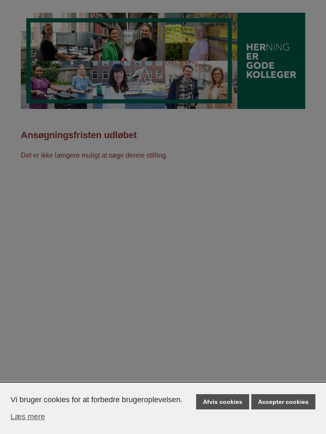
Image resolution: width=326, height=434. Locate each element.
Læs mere (28, 416)
